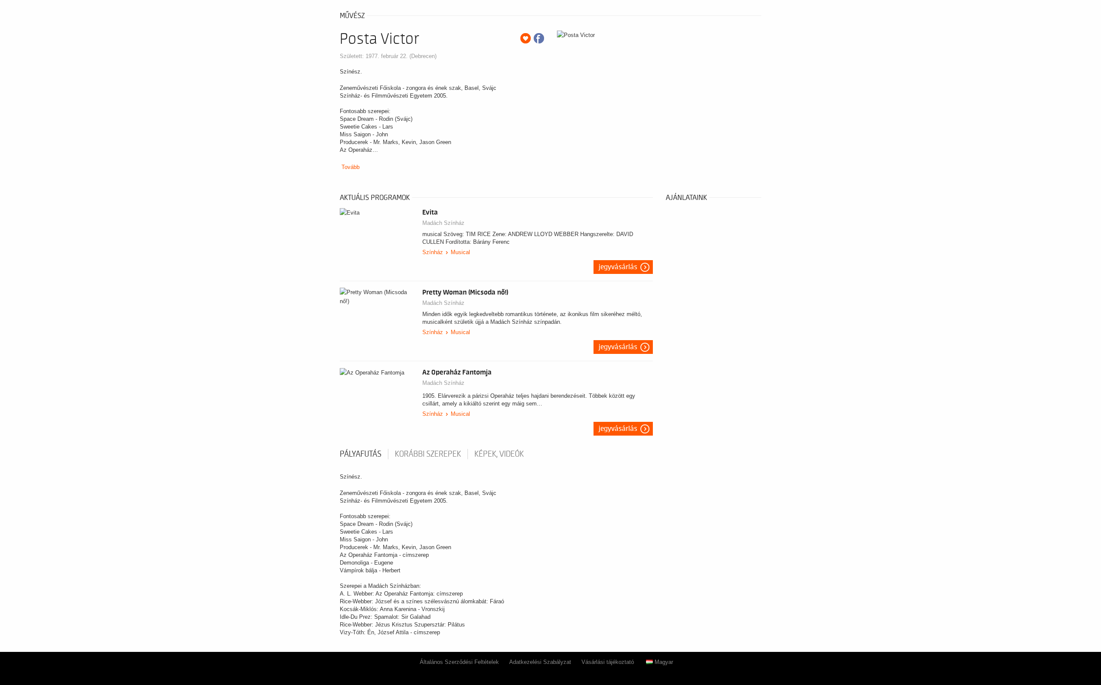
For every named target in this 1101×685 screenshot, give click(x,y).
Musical (460, 252)
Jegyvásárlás (618, 267)
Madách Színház (443, 223)
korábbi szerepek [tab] (428, 454)
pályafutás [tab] (360, 454)
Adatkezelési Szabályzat (540, 662)
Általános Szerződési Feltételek (459, 662)
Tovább (350, 167)
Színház (432, 252)
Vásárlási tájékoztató (607, 662)
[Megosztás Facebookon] (539, 38)
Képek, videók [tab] (499, 454)
